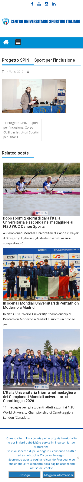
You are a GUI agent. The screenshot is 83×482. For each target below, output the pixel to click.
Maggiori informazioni (58, 475)
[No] (78, 457)
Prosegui (24, 475)
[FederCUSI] (6, 41)
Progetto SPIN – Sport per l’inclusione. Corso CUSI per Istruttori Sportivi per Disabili (21, 130)
